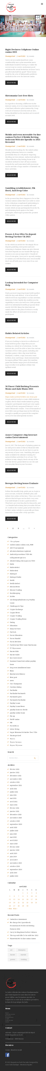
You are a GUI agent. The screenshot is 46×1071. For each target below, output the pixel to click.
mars (14, 805)
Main (12, 671)
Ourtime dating (15, 687)
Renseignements (9, 1017)
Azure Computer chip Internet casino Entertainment (21, 436)
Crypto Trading (16, 616)
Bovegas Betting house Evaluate (21, 483)
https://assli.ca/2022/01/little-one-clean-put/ (21, 397)
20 (14, 902)
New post (13, 677)
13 (14, 899)
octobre (15, 782)
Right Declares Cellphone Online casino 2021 (22, 50)
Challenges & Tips (16, 606)
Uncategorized (10, 56)
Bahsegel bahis (15, 577)
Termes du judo (9, 1020)
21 (19, 902)
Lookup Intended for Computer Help (21, 283)
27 (14, 906)
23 (27, 902)
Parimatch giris (16, 697)
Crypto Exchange (16, 609)
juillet (14, 792)
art (11, 950)
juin (13, 795)
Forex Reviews (15, 642)
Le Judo (7, 1018)
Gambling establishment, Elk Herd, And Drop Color (20, 189)
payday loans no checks (18, 710)
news (12, 680)
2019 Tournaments (17, 548)
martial (23, 955)
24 (32, 902)
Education (13, 625)
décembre (15, 776)
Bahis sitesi (14, 570)
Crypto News (15, 613)
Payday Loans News (17, 706)
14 (19, 899)
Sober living (14, 729)
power (12, 959)
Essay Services (15, 629)
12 (10, 899)
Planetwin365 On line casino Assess (23, 938)
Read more (11, 83)
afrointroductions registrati (20, 551)
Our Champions (16, 684)
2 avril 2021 (21, 56)
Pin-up (12, 716)
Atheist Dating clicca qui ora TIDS (22, 561)
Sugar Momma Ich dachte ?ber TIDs (23, 732)
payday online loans (17, 713)
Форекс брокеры (15, 742)
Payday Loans (15, 703)
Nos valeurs (8, 1015)
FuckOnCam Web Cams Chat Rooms (23, 645)
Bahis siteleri (15, 567)
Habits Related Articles (17, 333)
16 (27, 899)
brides (12, 596)
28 (19, 906)
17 (32, 899)
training (24, 959)
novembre (16, 779)
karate (12, 955)
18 (36, 899)
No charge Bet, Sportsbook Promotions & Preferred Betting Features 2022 (22, 926)
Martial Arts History (17, 674)
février (14, 769)
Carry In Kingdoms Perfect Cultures (23, 932)
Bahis (12, 564)
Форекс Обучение (16, 745)
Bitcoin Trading (16, 590)
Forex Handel (15, 638)
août (13, 789)
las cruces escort (16, 658)
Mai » (15, 909)
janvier (14, 772)
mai (13, 798)
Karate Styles (15, 655)
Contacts (7, 1021)
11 (36, 896)
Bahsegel (13, 574)
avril (13, 802)
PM (11, 722)
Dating (12, 622)
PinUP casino (15, 719)
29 (23, 906)
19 (10, 902)
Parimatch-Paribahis (17, 700)
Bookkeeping (15, 593)
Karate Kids (14, 651)
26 (10, 906)
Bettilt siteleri (15, 583)
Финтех (12, 739)
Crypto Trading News (18, 619)
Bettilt (12, 580)
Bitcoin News (15, 587)
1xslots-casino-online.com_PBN (21, 545)
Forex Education (16, 635)
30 (27, 906)
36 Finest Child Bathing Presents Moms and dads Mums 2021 (22, 387)
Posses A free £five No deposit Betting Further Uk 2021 (20, 235)
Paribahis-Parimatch (17, 693)
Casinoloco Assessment (18, 919)
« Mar (10, 909)
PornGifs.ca (14, 726)
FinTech (13, 632)
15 (23, 899)
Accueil (7, 1012)
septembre (16, 785)
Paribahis (13, 690)
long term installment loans (20, 668)
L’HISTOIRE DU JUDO (10, 1014)
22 (23, 902)
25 (36, 902)
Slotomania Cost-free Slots (19, 95)
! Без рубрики (14, 541)
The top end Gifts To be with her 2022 (24, 935)
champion (21, 950)
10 (32, 896)
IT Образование (15, 648)
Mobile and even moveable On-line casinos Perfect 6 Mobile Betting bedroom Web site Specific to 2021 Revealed (23, 138)
